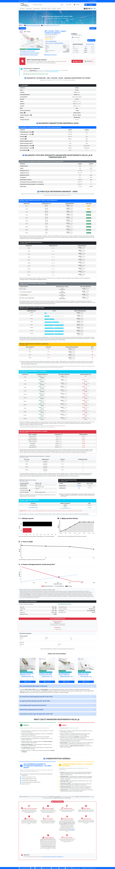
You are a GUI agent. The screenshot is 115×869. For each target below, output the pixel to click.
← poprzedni (22, 28)
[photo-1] (33, 46)
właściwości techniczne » (51, 54)
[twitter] (91, 9)
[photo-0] (30, 46)
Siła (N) (46, 637)
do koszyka (92, 40)
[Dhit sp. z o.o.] (24, 4)
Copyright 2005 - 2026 (85, 868)
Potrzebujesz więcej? (90, 44)
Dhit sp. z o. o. (93, 868)
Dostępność (61, 868)
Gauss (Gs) (22, 644)
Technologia (29, 8)
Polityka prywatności (46, 868)
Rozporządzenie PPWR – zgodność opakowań (29, 54)
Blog (45, 8)
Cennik (48, 8)
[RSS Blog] (88, 9)
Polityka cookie (55, 868)
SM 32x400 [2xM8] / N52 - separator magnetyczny (64, 674)
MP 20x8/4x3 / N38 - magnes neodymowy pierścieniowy (45, 674)
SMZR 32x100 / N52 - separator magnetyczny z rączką (27, 674)
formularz (57, 70)
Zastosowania (36, 8)
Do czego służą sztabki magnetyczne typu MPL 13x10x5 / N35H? (35, 701)
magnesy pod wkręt (71, 829)
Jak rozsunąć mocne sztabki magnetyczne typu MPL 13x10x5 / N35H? (36, 696)
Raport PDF (78, 61)
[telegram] (94, 9)
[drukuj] (86, 9)
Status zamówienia (24, 1)
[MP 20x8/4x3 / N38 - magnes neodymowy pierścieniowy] (47, 664)
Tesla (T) (59, 644)
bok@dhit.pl (93, 1)
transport (76, 37)
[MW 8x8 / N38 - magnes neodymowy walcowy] (86, 664)
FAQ (19, 1)
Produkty (22, 8)
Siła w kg (21, 637)
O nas (32, 868)
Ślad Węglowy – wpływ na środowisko (28, 51)
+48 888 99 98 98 (32, 70)
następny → (93, 28)
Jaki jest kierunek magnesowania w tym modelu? (31, 709)
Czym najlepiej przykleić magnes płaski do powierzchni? (33, 705)
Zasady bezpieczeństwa (25, 868)
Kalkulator (89, 61)
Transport (53, 8)
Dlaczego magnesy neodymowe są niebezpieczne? (53, 856)
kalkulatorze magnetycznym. (52, 71)
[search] (62, 5)
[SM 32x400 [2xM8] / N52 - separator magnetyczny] (66, 664)
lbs (71, 637)
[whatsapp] (93, 9)
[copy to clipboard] (84, 9)
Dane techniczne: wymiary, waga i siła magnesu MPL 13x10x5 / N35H (36, 714)
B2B (42, 8)
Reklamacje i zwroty (76, 868)
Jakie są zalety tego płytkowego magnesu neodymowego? (33, 686)
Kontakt (58, 8)
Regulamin (68, 868)
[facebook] (89, 9)
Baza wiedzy (38, 868)
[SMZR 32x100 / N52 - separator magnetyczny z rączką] (28, 664)
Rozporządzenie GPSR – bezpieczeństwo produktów (30, 53)
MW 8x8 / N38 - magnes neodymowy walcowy (83, 674)
